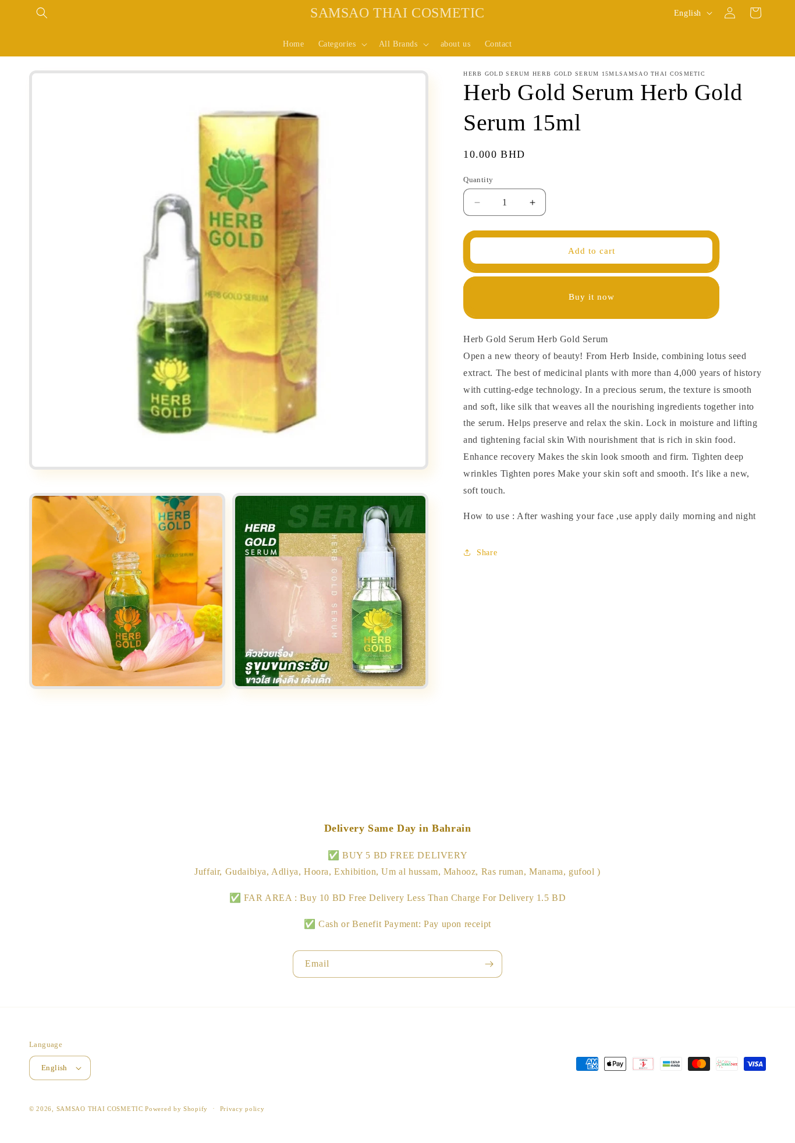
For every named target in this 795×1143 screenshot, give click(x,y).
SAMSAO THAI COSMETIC (100, 1108)
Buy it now (592, 296)
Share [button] (487, 552)
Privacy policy (242, 1108)
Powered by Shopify (176, 1108)
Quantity (478, 179)
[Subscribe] (489, 964)
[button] (42, 13)
